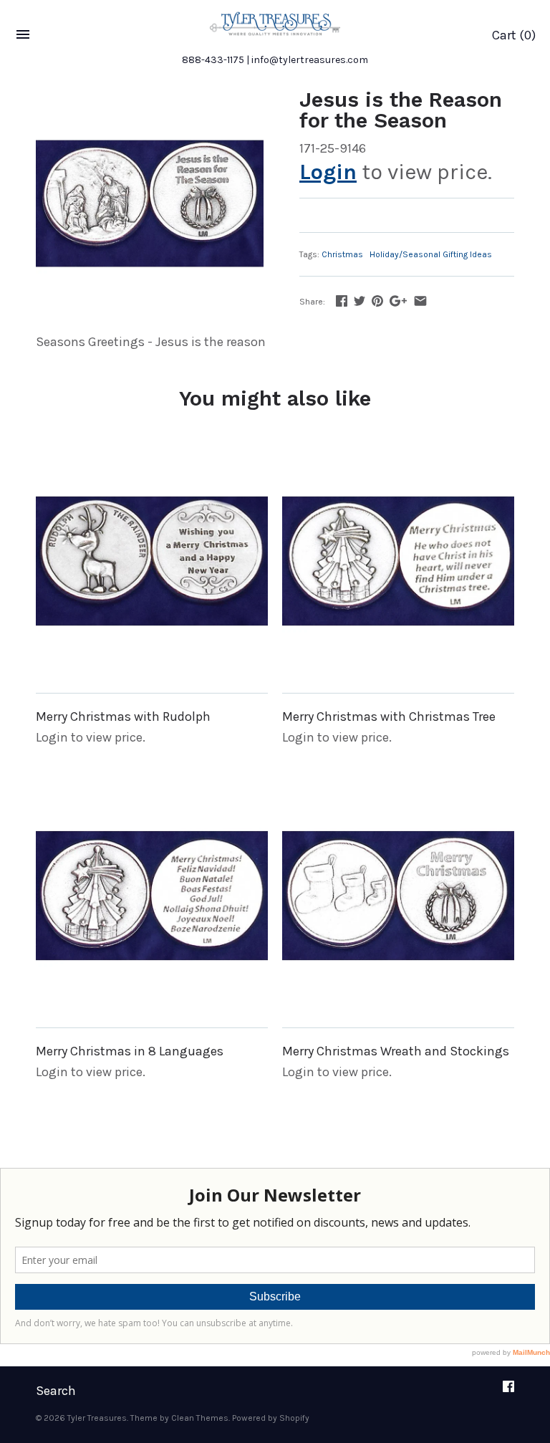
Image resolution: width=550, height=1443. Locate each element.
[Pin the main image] (377, 301)
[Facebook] (508, 1391)
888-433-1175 (213, 60)
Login (328, 172)
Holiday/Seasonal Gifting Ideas (431, 254)
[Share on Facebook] (341, 301)
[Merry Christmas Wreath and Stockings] (398, 896)
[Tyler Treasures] (275, 24)
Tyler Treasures (97, 1418)
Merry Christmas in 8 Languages (129, 1051)
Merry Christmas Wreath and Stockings (395, 1051)
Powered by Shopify (270, 1418)
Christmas (342, 254)
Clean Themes (199, 1418)
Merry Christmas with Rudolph (123, 716)
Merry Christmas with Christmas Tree (389, 716)
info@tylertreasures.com (309, 60)
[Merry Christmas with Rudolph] (152, 561)
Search (56, 1391)
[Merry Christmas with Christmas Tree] (398, 561)
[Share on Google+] (398, 301)
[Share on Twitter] (359, 301)
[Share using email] (420, 301)
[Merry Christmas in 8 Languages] (152, 896)
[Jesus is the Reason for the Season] (150, 203)
